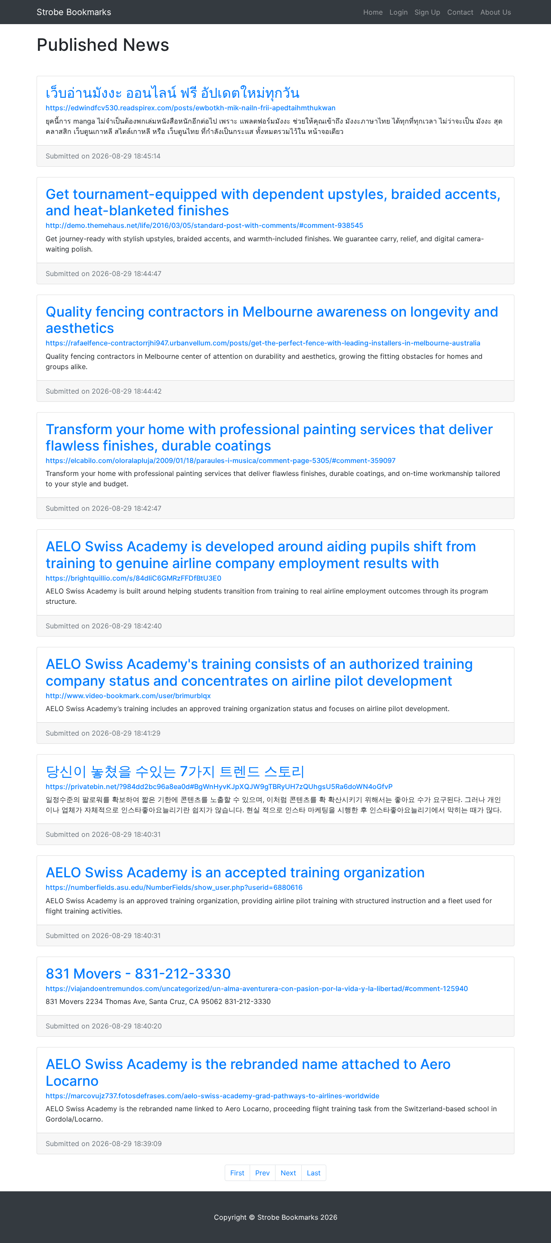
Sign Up (427, 12)
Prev (262, 1172)
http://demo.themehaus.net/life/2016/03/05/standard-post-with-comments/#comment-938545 (204, 225)
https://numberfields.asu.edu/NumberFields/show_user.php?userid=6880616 (174, 887)
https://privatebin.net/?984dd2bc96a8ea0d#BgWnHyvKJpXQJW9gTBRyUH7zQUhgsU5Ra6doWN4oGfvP (219, 786)
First (237, 1172)
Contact (460, 12)
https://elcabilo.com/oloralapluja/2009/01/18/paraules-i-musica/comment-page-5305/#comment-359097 (221, 460)
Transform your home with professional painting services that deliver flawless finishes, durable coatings (269, 437)
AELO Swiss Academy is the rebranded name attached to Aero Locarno (248, 1072)
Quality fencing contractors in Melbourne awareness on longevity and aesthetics (272, 319)
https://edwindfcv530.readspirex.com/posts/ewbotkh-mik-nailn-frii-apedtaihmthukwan (191, 107)
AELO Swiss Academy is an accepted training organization (235, 872)
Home (373, 12)
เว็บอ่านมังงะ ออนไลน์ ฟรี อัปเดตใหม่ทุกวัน (173, 92)
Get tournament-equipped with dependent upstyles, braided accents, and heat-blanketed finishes (273, 202)
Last (314, 1172)
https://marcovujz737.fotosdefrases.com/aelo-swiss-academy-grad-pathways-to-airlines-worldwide (212, 1095)
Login (399, 12)
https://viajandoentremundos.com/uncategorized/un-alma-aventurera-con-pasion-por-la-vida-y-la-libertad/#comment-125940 (257, 988)
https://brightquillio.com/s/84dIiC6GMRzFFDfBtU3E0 (133, 578)
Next (288, 1172)
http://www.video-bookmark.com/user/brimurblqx (128, 695)
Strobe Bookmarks (74, 12)
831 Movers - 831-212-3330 (138, 973)
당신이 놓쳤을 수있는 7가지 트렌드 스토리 (175, 771)
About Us (495, 12)
